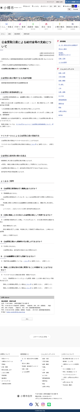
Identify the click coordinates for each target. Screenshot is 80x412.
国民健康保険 (63, 100)
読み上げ (27, 6)
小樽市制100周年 (6, 384)
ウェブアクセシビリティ (69, 374)
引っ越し (61, 84)
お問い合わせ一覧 (68, 382)
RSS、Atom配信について (70, 372)
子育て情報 (62, 77)
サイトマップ (50, 2)
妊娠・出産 (62, 73)
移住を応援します (7, 370)
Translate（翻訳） (68, 385)
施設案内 (4, 378)
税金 (60, 107)
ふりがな (36, 6)
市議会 (3, 364)
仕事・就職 (62, 92)
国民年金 (61, 103)
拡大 (51, 6)
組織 (9, 34)
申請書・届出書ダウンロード (65, 54)
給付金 (61, 115)
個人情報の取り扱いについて (71, 358)
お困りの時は (63, 111)
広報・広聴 (62, 58)
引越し (44, 367)
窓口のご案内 (63, 49)
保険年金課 (26, 34)
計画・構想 (5, 367)
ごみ (60, 88)
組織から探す (59, 2)
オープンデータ (6, 381)
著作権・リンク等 (68, 361)
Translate (75, 9)
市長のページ (5, 358)
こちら (33, 144)
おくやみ (61, 96)
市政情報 (4, 375)
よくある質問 (63, 62)
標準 (55, 6)
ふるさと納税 (5, 372)
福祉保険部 (17, 34)
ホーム (2, 34)
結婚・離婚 (62, 80)
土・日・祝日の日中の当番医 (67, 45)
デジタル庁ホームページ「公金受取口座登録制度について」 (34, 124)
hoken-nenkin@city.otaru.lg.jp (16, 312)
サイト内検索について (69, 369)
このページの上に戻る (40, 337)
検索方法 (78, 1)
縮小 (59, 6)
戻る (27, 319)
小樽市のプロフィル (7, 361)
